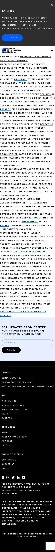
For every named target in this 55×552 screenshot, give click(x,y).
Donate (12, 37)
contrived (7, 68)
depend (9, 86)
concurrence (9, 154)
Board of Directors (15, 409)
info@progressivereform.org (21, 490)
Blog (5, 432)
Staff (5, 413)
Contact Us (9, 459)
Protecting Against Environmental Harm (28, 386)
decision (45, 94)
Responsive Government (17, 382)
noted (37, 293)
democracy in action (27, 251)
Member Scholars (13, 405)
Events (6, 445)
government (30, 221)
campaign (20, 79)
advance (5, 109)
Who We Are (9, 401)
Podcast (7, 441)
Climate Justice (11, 378)
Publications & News (15, 436)
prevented (45, 184)
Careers (7, 418)
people (4, 225)
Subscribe (11, 350)
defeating (46, 124)
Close (51, 4)
